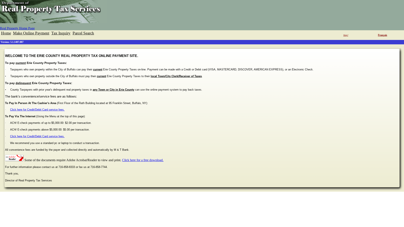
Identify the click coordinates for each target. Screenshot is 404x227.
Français (382, 35)
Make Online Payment (31, 33)
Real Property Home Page (17, 28)
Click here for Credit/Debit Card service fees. (37, 109)
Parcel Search (83, 33)
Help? (345, 35)
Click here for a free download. (142, 160)
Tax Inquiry (60, 33)
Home (6, 33)
